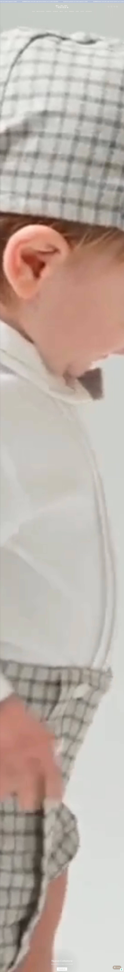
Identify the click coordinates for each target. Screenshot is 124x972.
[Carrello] (114, 6)
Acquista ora (62, 969)
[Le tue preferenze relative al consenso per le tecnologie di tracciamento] (121, 969)
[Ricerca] (108, 6)
